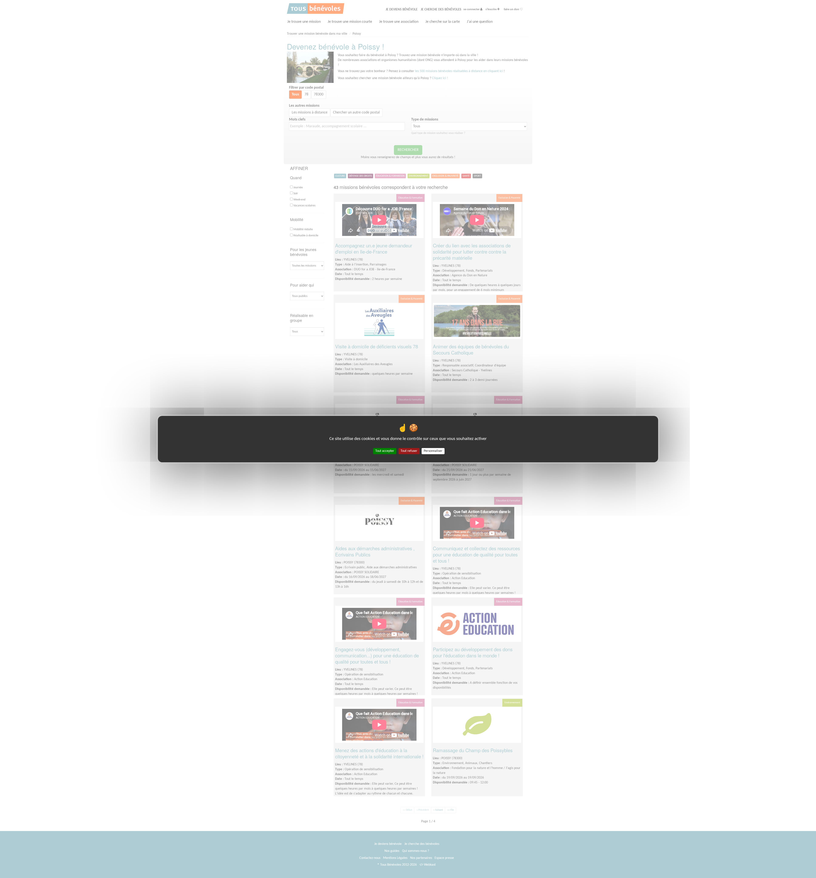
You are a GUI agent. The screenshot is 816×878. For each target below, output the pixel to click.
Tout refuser (409, 450)
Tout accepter (384, 450)
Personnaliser (433, 450)
